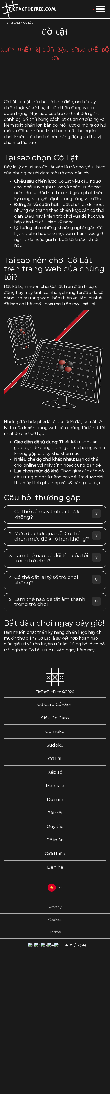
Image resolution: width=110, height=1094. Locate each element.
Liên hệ (55, 867)
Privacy (55, 907)
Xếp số (55, 772)
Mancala (55, 785)
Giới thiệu (55, 853)
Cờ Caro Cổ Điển (55, 704)
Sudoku (55, 745)
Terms (55, 932)
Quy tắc (55, 826)
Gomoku (55, 731)
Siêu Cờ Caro (55, 717)
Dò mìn (55, 799)
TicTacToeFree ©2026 (55, 692)
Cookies (55, 919)
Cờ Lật (55, 758)
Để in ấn (55, 839)
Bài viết (55, 812)
